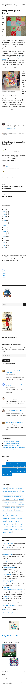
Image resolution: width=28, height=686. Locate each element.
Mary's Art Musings (8, 580)
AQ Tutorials (5, 674)
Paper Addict (6, 587)
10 (14, 466)
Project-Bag (16, 521)
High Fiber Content (8, 571)
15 (7, 468)
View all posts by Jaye (11, 128)
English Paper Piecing (16, 502)
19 (20, 468)
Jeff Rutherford (7, 574)
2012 (4, 222)
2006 (4, 211)
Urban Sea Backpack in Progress (11, 445)
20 (24, 468)
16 (10, 468)
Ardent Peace (6, 551)
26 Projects (11, 488)
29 (7, 474)
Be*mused (6, 552)
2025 (4, 245)
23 (10, 471)
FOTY (19, 504)
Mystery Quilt (6, 515)
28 (3, 474)
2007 (4, 213)
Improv (4, 510)
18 (17, 468)
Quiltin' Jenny (7, 602)
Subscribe (6, 360)
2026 (4, 247)
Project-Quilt (6, 524)
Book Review (16, 491)
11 (17, 466)
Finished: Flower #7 (8, 449)
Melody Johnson (7, 583)
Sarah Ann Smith (7, 609)
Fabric (4, 504)
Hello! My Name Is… (7, 678)
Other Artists (6, 518)
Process (10, 521)
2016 (4, 229)
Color (23, 491)
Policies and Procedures (16, 682)
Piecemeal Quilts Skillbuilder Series (12, 589)
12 (20, 466)
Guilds (13, 507)
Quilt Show (5, 526)
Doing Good (4, 134)
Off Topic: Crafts (15, 515)
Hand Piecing (19, 507)
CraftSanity (6, 560)
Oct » (21, 477)
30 (10, 474)
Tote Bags (5, 529)
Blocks (10, 491)
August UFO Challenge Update (11, 443)
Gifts (23, 504)
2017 (4, 231)
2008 (4, 214)
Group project (6, 507)
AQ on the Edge (7, 547)
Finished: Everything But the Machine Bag (14, 447)
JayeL (7, 398)
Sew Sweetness (14, 526)
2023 (4, 242)
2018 (4, 233)
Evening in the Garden (9, 567)
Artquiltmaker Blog (9, 5)
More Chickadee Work (16, 398)
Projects (13, 524)
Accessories (19, 488)
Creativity (15, 499)
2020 (4, 236)
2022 (4, 240)
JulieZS (7, 370)
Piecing (13, 518)
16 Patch (5, 488)
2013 (4, 224)
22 (7, 471)
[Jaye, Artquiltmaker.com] (14, 321)
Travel (10, 529)
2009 (4, 216)
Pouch (4, 521)
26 (20, 471)
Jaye (5, 133)
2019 (4, 234)
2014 (23, 133)
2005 (4, 209)
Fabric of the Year (11, 504)
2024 (4, 244)
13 (24, 466)
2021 (4, 238)
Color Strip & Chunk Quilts (9, 494)
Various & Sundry (18, 529)
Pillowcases (19, 518)
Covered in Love (7, 554)
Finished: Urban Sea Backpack (11, 441)
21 (3, 471)
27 (24, 471)
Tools (21, 526)
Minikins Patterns (13, 513)
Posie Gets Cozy (7, 596)
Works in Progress (7, 532)
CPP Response (18, 496)
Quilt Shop (19, 524)
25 (17, 471)
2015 (4, 227)
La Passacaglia (18, 510)
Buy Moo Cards (10, 635)
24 (14, 471)
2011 (4, 220)
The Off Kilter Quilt (8, 613)
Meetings (5, 513)
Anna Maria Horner (8, 543)
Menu (23, 4)
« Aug (6, 477)
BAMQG (5, 491)
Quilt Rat (5, 598)
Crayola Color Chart (8, 562)
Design (21, 499)
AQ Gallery (4, 671)
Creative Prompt (7, 499)
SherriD (5, 611)
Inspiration (10, 510)
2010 (4, 218)
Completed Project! (8, 496)
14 (3, 468)
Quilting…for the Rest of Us (10, 605)
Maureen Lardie (7, 582)
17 (14, 468)
